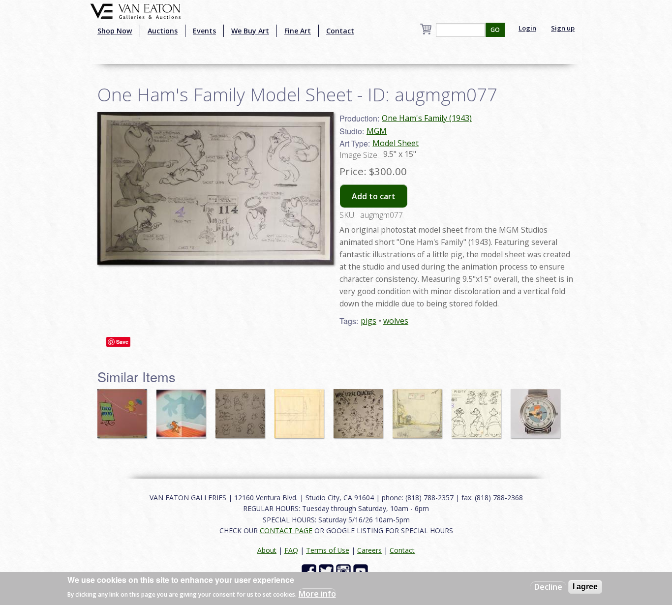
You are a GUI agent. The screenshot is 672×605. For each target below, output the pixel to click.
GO (495, 30)
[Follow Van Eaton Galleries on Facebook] (310, 570)
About (266, 550)
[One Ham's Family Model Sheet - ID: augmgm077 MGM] (215, 187)
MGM (377, 130)
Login (527, 28)
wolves (395, 320)
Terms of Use (327, 550)
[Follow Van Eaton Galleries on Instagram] (344, 570)
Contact (340, 30)
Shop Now (114, 30)
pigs (368, 320)
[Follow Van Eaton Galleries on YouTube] (361, 570)
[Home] (135, 10)
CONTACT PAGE (286, 530)
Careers (369, 550)
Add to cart (374, 196)
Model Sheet (395, 143)
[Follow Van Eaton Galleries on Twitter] (327, 570)
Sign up (563, 28)
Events (204, 30)
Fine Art (297, 30)
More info (317, 593)
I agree (585, 586)
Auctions (163, 30)
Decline (548, 586)
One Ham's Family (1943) (427, 118)
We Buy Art (250, 30)
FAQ (291, 550)
